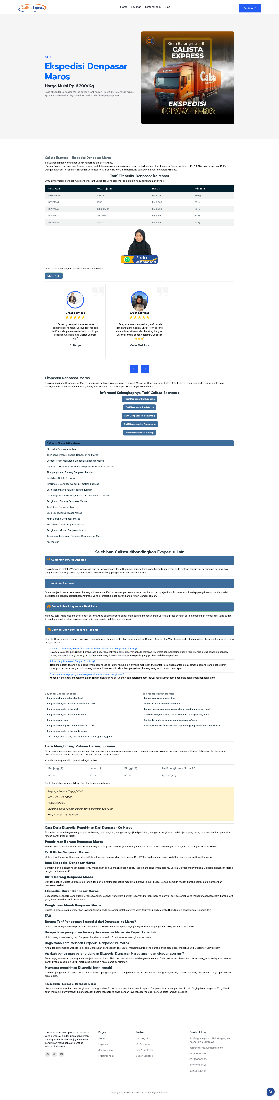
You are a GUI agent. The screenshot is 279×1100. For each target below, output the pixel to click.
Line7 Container (144, 1050)
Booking (248, 8)
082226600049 (198, 1059)
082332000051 (197, 1065)
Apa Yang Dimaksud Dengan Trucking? (72, 661)
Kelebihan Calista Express (61, 478)
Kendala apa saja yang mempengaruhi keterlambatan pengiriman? (87, 674)
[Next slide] (134, 369)
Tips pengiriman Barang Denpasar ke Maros (71, 472)
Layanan (136, 6)
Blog (167, 6)
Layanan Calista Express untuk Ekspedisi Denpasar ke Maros (80, 466)
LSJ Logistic (142, 1038)
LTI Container (143, 1044)
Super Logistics (144, 1055)
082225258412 (197, 1070)
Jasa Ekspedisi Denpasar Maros (64, 512)
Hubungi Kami (106, 1055)
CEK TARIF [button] (53, 275)
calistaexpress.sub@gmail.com (206, 1047)
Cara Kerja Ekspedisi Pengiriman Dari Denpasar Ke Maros (78, 495)
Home (123, 6)
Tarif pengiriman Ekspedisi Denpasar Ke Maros (72, 454)
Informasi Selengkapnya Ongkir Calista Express (73, 483)
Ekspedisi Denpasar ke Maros (63, 449)
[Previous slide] (145, 369)
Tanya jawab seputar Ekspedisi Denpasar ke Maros (75, 536)
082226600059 (197, 1053)
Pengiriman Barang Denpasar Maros (67, 501)
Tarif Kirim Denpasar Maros (62, 507)
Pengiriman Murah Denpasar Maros (66, 530)
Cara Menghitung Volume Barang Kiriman (69, 489)
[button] (139, 399)
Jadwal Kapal (105, 1050)
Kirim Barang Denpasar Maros (63, 518)
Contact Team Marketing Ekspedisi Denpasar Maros (75, 460)
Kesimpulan (53, 541)
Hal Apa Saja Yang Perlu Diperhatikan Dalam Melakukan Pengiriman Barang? (93, 648)
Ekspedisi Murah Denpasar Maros (65, 524)
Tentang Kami (153, 6)
